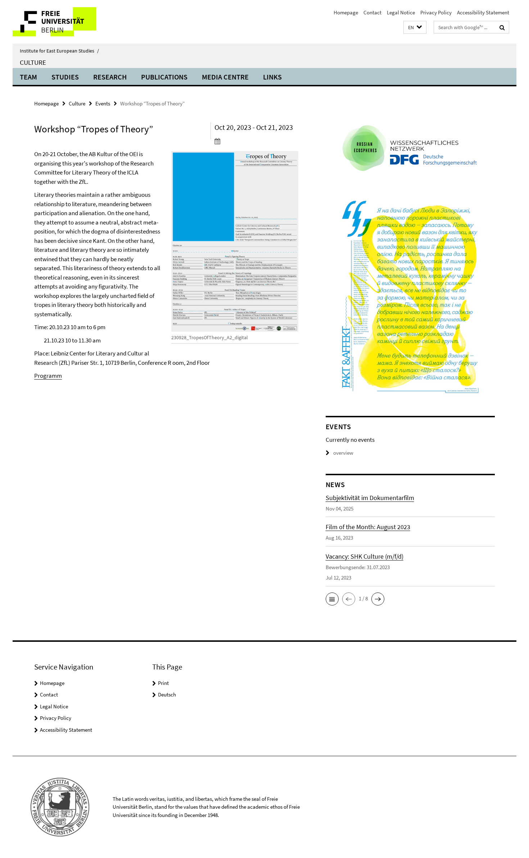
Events (102, 103)
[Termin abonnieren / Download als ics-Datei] (256, 141)
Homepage (346, 12)
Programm (48, 376)
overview (343, 452)
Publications (164, 76)
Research (110, 76)
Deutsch (167, 694)
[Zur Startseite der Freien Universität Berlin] (73, 21)
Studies (65, 76)
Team (28, 76)
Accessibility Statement (483, 12)
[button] (414, 27)
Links (272, 76)
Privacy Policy (436, 12)
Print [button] (163, 683)
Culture (33, 62)
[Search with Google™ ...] (502, 27)
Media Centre (225, 76)
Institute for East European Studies (59, 50)
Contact (372, 12)
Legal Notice (401, 12)
